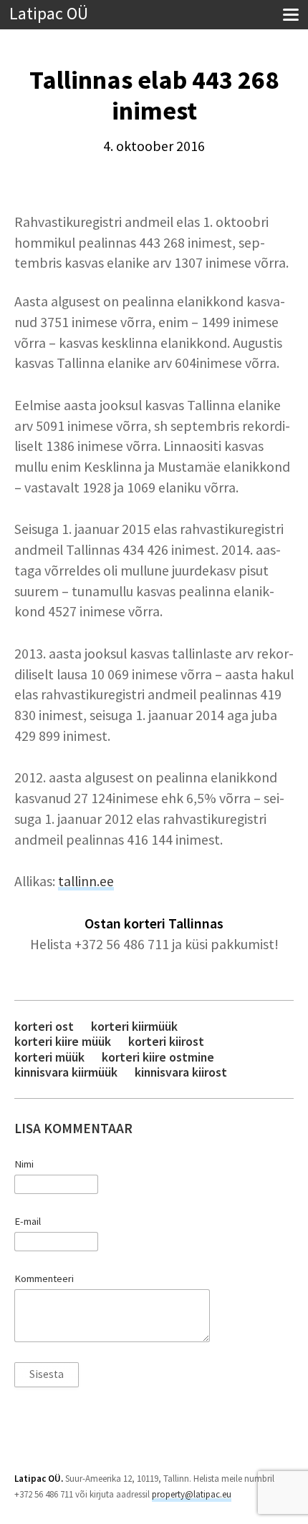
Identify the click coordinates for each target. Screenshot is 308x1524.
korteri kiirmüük (134, 1026)
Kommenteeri (44, 1278)
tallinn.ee (86, 881)
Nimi (24, 1163)
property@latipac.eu (191, 1494)
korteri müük (49, 1056)
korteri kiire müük (62, 1041)
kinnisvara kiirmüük (65, 1071)
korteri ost (44, 1026)
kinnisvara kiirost (181, 1071)
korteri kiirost (166, 1041)
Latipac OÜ (48, 14)
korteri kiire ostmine (158, 1056)
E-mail (27, 1221)
